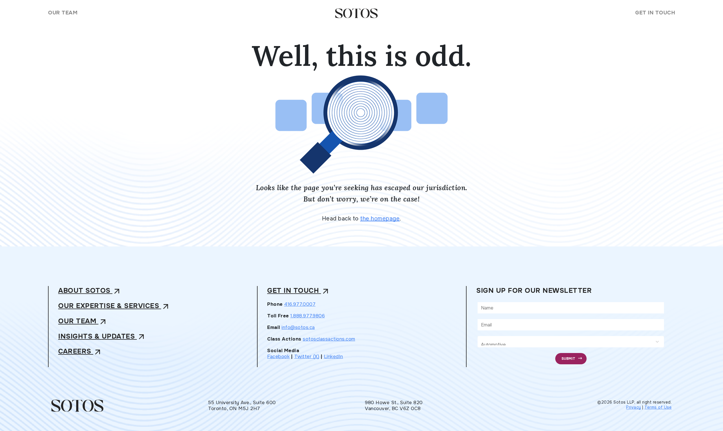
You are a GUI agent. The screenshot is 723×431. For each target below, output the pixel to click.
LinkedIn (333, 356)
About (89, 291)
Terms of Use (658, 407)
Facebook (278, 356)
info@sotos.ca (298, 327)
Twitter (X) (306, 356)
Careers (80, 351)
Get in (298, 291)
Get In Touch (655, 12)
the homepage (380, 218)
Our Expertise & (114, 306)
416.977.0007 (299, 304)
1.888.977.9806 (307, 316)
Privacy (633, 407)
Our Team (62, 12)
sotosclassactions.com (329, 339)
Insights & (102, 336)
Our (83, 321)
